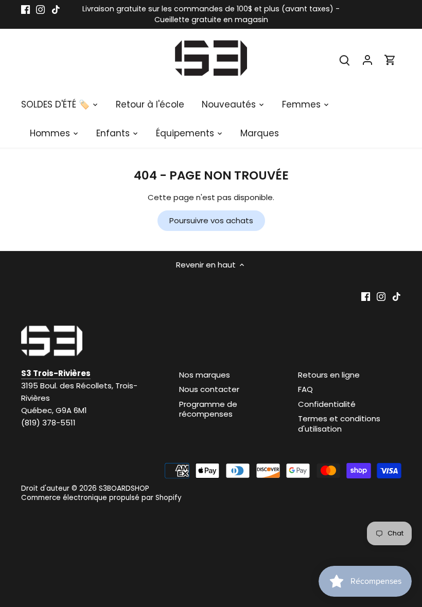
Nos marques (204, 374)
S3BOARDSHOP (124, 488)
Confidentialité (327, 404)
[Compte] (367, 59)
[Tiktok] (55, 9)
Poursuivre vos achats (211, 220)
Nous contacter (209, 389)
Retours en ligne (329, 374)
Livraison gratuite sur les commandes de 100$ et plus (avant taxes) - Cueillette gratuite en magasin (211, 14)
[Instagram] (40, 9)
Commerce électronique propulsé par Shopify (101, 498)
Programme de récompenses (208, 409)
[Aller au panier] (390, 59)
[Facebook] (25, 9)
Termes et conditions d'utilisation (339, 423)
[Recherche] (344, 59)
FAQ (305, 389)
